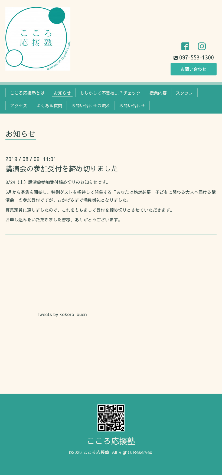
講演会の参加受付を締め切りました (61, 168)
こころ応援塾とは (27, 93)
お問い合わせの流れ (90, 105)
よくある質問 (49, 105)
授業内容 (158, 93)
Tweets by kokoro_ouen (62, 314)
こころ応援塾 (111, 440)
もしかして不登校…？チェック (110, 93)
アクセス (18, 105)
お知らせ (62, 93)
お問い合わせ (194, 69)
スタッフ (184, 93)
